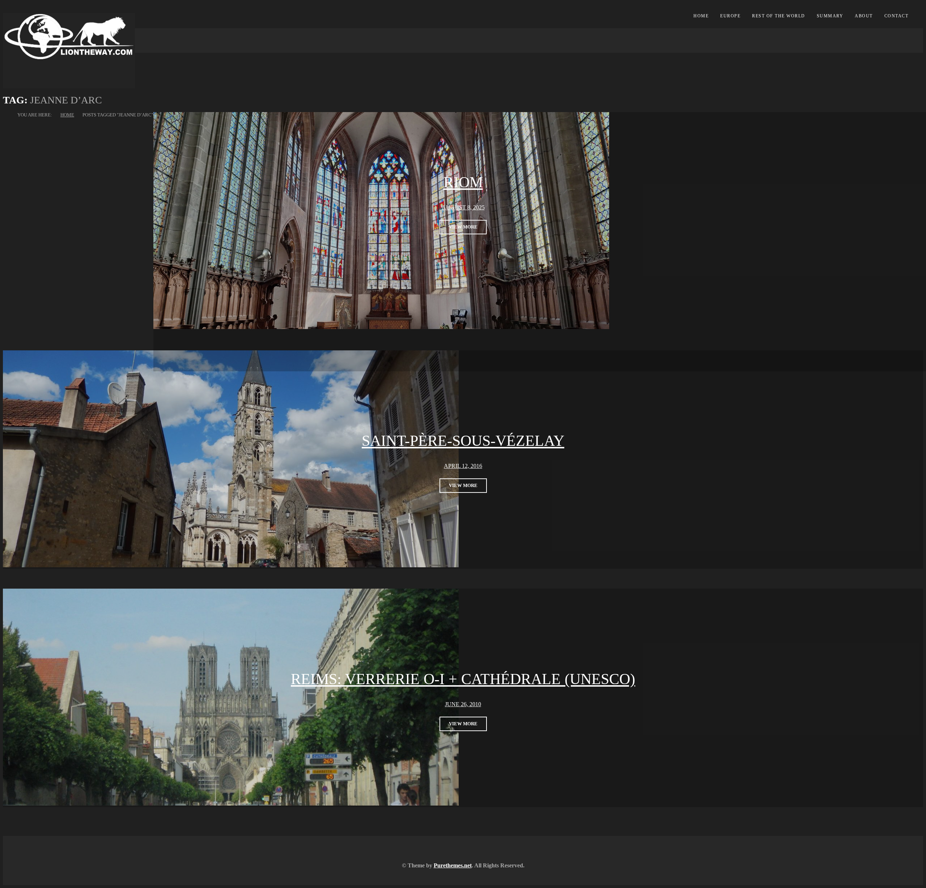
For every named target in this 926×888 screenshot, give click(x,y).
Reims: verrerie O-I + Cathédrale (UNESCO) (463, 679)
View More (463, 227)
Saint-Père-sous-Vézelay (463, 441)
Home (701, 15)
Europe (730, 15)
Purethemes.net (453, 865)
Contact (896, 15)
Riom (463, 182)
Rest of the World (778, 15)
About (864, 15)
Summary (830, 15)
